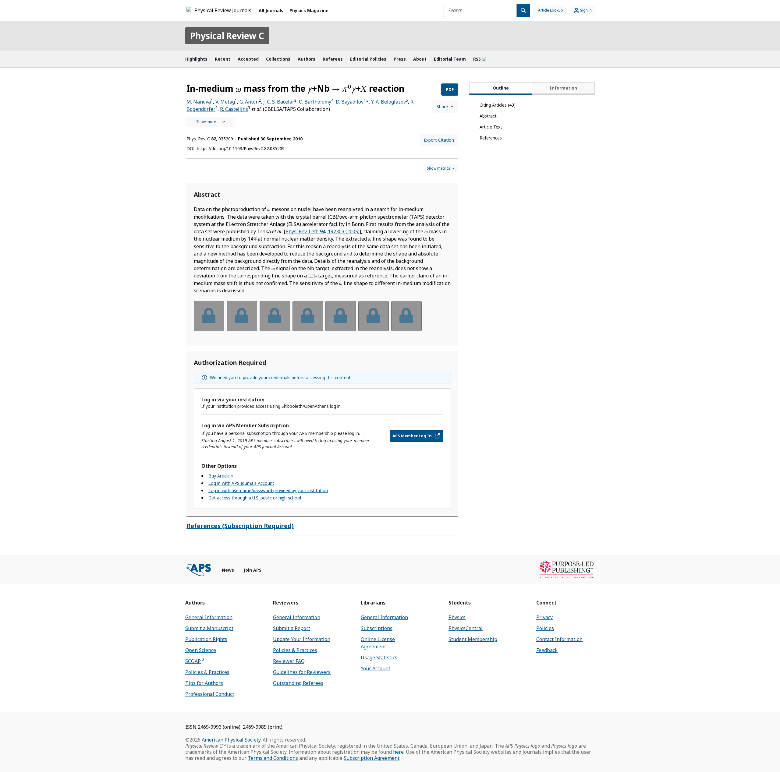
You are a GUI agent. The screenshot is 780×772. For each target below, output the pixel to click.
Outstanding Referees (298, 683)
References (491, 138)
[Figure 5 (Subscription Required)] (340, 316)
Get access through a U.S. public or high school (254, 498)
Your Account (375, 668)
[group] (322, 320)
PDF (450, 89)
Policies (545, 628)
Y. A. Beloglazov (388, 101)
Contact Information (559, 639)
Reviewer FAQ (289, 661)
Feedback (547, 650)
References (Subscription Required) (240, 526)
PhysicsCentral (465, 628)
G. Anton (249, 101)
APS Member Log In (412, 436)
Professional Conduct (209, 694)
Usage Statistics (379, 657)
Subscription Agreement (371, 758)
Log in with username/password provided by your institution (268, 490)
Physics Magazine (308, 10)
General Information (208, 617)
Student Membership (472, 639)
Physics (457, 617)
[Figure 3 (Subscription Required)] (275, 316)
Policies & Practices (207, 672)
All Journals (271, 10)
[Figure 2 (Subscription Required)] (242, 316)
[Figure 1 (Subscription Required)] (209, 316)
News (228, 570)
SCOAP (194, 660)
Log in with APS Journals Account (241, 483)
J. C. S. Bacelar (278, 101)
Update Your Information (301, 639)
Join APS (252, 570)
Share (442, 106)
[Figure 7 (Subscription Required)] (406, 316)
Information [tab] (563, 88)
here (398, 752)
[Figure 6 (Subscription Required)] (373, 316)
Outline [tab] (501, 88)
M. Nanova (198, 101)
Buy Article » (220, 476)
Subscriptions (376, 628)
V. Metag (225, 101)
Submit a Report (291, 628)
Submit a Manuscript (209, 628)
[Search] (523, 10)
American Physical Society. (231, 739)
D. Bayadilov (349, 101)
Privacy (544, 617)
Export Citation (439, 140)
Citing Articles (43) (498, 105)
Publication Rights (206, 639)
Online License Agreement (378, 643)
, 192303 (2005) (322, 231)
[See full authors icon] (210, 122)
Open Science (200, 650)
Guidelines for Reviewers (302, 672)
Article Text (491, 127)
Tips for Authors (204, 683)
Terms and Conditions (273, 758)
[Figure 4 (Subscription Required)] (307, 316)
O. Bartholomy (315, 101)
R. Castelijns (234, 109)
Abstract (488, 116)
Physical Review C (227, 35)
